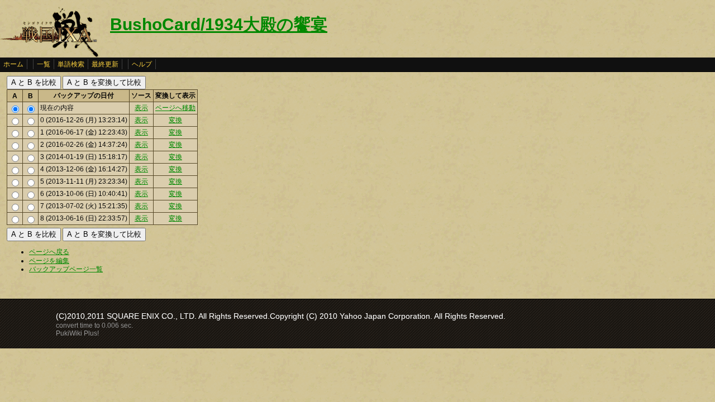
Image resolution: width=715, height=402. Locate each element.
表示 (141, 108)
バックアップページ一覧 (66, 269)
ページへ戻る (49, 252)
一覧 (43, 64)
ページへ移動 (175, 108)
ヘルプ (142, 64)
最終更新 (105, 64)
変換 (175, 120)
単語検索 (71, 64)
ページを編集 (49, 261)
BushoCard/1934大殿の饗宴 (218, 24)
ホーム (13, 64)
